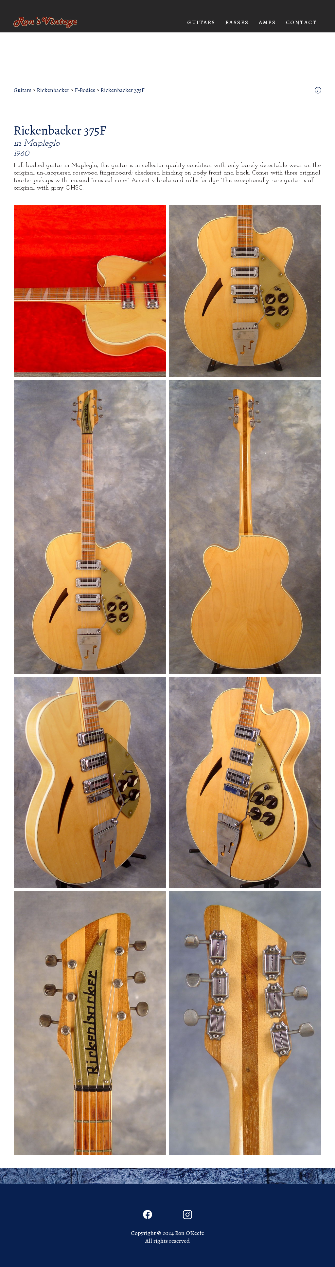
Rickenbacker (53, 90)
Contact (301, 22)
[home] (45, 22)
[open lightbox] (90, 291)
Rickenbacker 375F (122, 90)
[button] (201, 22)
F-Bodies (85, 90)
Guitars (22, 90)
